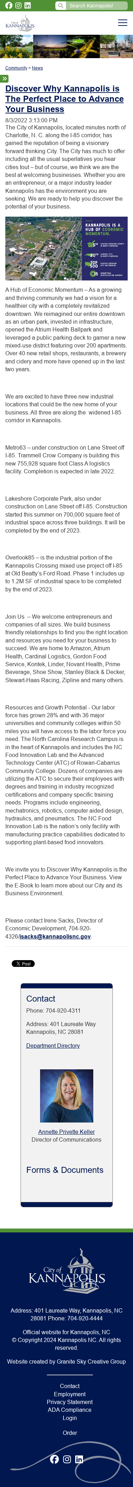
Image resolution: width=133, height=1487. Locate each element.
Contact (69, 1386)
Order (70, 1433)
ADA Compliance (70, 1410)
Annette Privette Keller (66, 1132)
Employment (69, 1394)
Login (70, 1418)
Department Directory (53, 1046)
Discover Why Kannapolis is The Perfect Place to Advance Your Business (64, 99)
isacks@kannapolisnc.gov (55, 937)
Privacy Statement (70, 1402)
